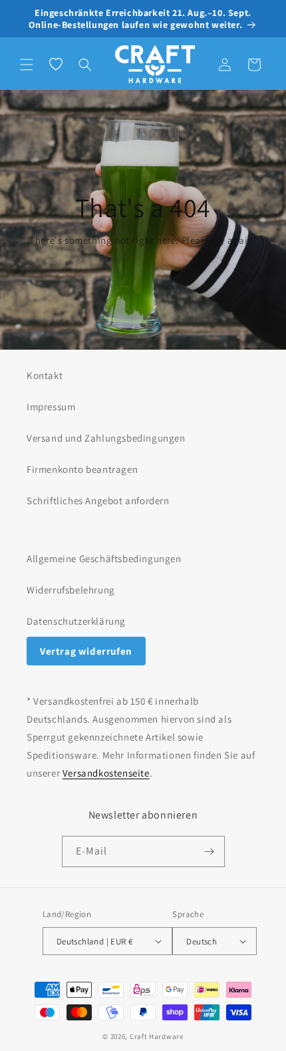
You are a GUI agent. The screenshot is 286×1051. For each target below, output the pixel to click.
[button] (26, 64)
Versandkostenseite (106, 773)
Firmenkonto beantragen (82, 469)
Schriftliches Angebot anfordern (98, 500)
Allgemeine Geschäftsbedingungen (104, 558)
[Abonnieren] (209, 851)
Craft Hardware (157, 1036)
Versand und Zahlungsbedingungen (106, 438)
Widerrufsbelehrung (71, 589)
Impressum (51, 406)
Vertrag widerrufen (86, 651)
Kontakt (45, 375)
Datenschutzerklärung (76, 621)
